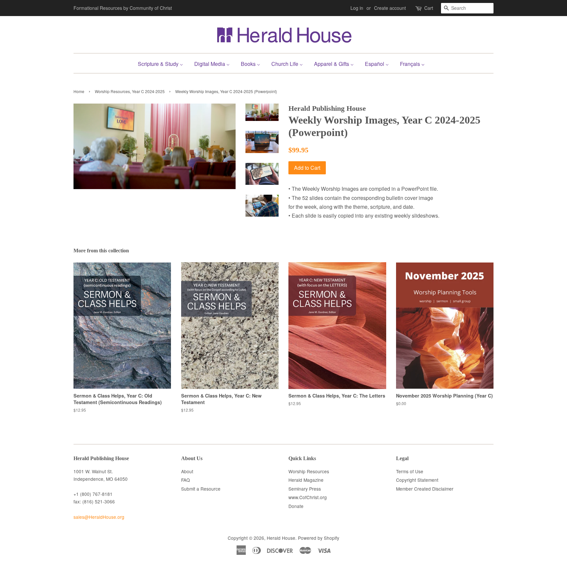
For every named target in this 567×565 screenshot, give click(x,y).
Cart (428, 8)
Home (79, 91)
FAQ (185, 480)
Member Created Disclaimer (424, 488)
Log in (356, 8)
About (187, 471)
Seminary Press (304, 488)
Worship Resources (308, 471)
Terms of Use (409, 471)
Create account (390, 8)
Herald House (281, 538)
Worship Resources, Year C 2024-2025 (130, 91)
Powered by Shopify (318, 538)
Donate (296, 506)
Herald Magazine (306, 480)
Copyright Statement (417, 480)
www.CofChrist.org (307, 497)
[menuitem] (163, 63)
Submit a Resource (200, 488)
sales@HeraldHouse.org (99, 517)
